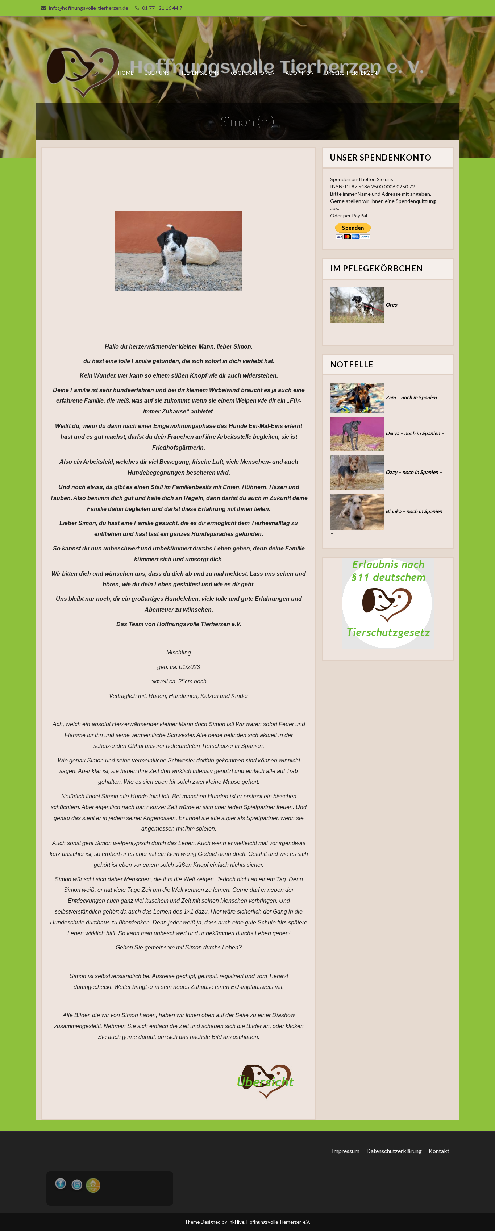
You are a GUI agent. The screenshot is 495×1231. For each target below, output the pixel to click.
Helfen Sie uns (199, 73)
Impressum (345, 1150)
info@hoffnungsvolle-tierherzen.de (88, 8)
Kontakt (439, 1150)
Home (126, 73)
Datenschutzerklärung (394, 1150)
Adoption (300, 73)
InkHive (236, 1222)
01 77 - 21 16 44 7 (162, 8)
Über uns (157, 73)
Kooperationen (252, 73)
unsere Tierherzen (351, 73)
